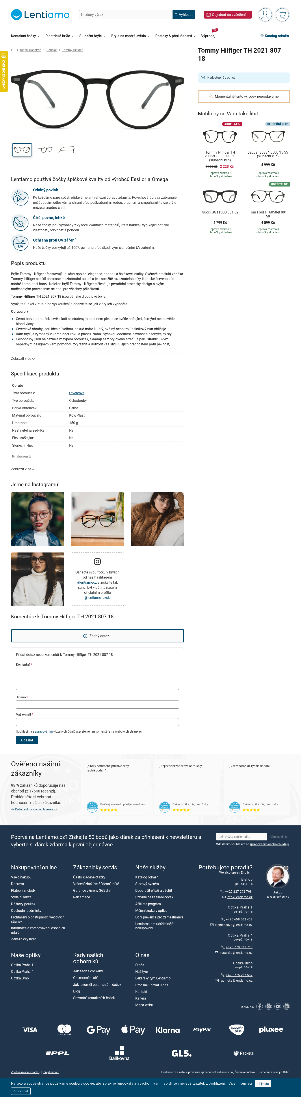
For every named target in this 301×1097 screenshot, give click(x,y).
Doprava (17, 884)
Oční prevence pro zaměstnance (159, 917)
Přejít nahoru (51, 1072)
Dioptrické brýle (30, 50)
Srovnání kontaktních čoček (94, 997)
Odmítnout (20, 1091)
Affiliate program (148, 903)
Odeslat (27, 740)
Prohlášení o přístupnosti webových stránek (38, 919)
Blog (76, 991)
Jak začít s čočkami (88, 971)
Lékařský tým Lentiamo (153, 978)
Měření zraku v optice (151, 910)
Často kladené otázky (89, 877)
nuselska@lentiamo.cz (236, 952)
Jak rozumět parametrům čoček (97, 984)
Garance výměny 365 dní (92, 890)
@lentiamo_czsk (97, 597)
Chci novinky (279, 836)
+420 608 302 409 (239, 919)
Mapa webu (144, 1005)
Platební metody (23, 890)
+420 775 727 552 (239, 975)
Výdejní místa (21, 897)
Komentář (24, 664)
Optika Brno (243, 963)
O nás (139, 964)
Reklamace (81, 897)
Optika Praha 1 (240, 907)
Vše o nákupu (21, 877)
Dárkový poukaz (23, 903)
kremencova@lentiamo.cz (234, 925)
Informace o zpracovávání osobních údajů (38, 930)
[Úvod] (13, 49)
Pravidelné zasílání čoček (154, 897)
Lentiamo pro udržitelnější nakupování (154, 926)
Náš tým (141, 971)
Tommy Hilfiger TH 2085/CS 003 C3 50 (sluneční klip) (220, 156)
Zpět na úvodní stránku (25, 1072)
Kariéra (140, 998)
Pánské (51, 50)
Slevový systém (147, 884)
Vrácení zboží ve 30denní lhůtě (96, 884)
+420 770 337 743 (239, 947)
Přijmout (263, 1084)
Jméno (22, 697)
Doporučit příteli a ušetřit (153, 890)
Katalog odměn (146, 877)
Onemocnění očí (85, 977)
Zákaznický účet (23, 939)
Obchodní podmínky (26, 910)
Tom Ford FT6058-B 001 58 (268, 214)
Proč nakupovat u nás (151, 985)
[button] (22, 149)
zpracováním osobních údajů (269, 844)
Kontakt (141, 991)
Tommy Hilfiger (72, 50)
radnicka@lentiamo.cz (236, 981)
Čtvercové (76, 392)
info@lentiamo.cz (240, 897)
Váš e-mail (24, 714)
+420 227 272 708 (239, 891)
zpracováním (44, 731)
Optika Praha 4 (240, 935)
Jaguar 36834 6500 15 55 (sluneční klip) (268, 154)
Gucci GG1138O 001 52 (220, 212)
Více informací (240, 1083)
